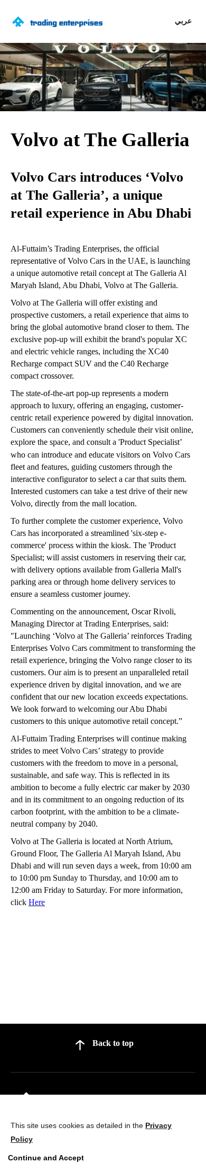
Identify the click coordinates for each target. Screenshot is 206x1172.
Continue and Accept (46, 1157)
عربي (183, 20)
